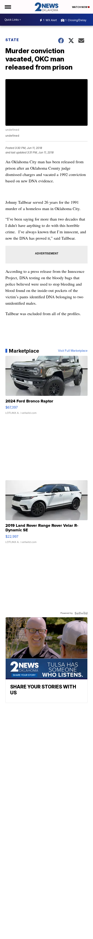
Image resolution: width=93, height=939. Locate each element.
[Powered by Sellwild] (81, 613)
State (12, 40)
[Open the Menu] (7, 7)
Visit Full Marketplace (73, 350)
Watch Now (80, 7)
